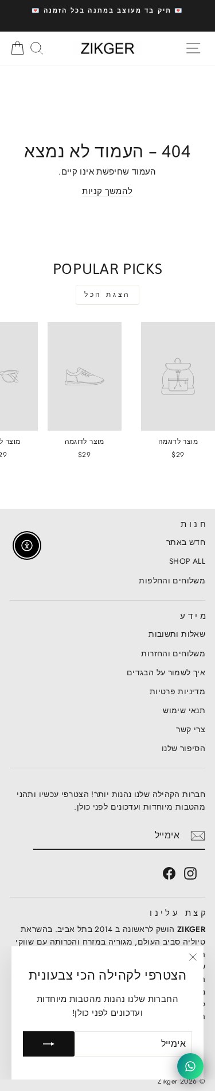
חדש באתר (185, 542)
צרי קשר (190, 729)
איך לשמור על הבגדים (166, 672)
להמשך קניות (107, 191)
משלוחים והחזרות (173, 653)
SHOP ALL (187, 561)
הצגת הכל (107, 294)
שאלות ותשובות (176, 634)
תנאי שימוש (184, 710)
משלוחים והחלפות (172, 580)
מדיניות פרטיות (177, 691)
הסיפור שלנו (183, 748)
